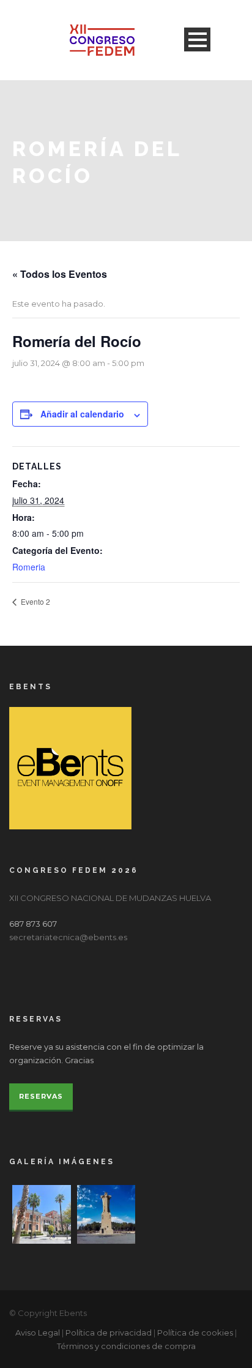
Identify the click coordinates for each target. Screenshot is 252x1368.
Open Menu (197, 39)
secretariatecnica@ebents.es (68, 937)
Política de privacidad (108, 1332)
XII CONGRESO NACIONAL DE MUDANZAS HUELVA (110, 898)
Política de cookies (195, 1332)
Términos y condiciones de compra (126, 1346)
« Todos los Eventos (59, 274)
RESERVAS (41, 1096)
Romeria (28, 567)
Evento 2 (34, 601)
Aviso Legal (37, 1332)
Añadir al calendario (82, 414)
